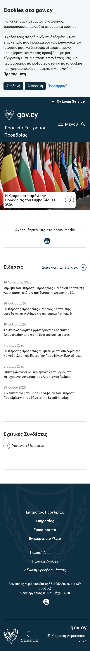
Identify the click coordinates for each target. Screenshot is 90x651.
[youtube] (47, 241)
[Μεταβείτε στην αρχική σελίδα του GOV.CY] (21, 115)
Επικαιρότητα (45, 530)
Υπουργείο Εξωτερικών (28, 445)
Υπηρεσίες (45, 521)
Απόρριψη (35, 86)
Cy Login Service (71, 101)
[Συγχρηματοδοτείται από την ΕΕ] (30, 636)
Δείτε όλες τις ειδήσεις (60, 267)
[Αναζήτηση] (83, 124)
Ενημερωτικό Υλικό (45, 539)
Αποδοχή (13, 86)
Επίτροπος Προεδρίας (45, 512)
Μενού (71, 124)
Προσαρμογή (57, 86)
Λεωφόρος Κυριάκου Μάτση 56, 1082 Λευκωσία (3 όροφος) (45, 586)
